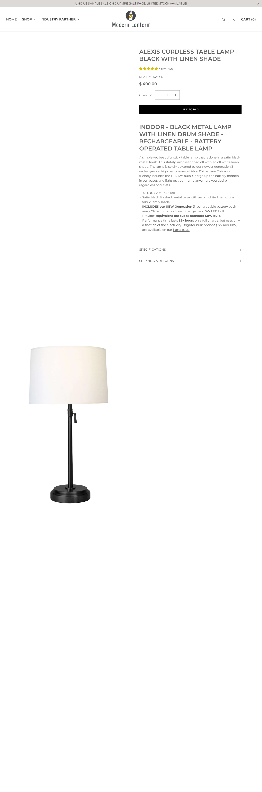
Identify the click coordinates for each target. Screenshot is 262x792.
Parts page (181, 230)
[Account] (233, 19)
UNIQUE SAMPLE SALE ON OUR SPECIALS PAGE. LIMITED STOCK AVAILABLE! (131, 3)
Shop (27, 19)
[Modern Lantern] (131, 19)
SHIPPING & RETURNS (156, 261)
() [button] (248, 19)
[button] (223, 19)
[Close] (258, 3)
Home (11, 19)
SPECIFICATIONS (152, 249)
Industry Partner (58, 19)
